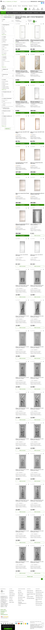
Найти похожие (37, 235)
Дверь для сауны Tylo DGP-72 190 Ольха (37, 132)
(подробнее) (11, 626)
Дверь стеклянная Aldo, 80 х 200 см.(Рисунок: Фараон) (36, 347)
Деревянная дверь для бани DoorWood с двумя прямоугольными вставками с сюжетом (36, 71)
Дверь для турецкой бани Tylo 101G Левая (36, 163)
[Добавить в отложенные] (28, 24)
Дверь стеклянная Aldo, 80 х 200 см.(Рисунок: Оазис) (36, 531)
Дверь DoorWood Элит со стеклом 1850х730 (35, 224)
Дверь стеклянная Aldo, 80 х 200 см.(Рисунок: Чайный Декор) (36, 501)
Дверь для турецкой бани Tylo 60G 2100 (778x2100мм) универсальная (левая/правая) (36, 102)
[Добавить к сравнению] (26, 24)
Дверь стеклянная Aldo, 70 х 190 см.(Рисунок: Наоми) (22, 316)
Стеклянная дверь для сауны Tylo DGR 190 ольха (22, 163)
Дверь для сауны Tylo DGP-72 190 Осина (22, 132)
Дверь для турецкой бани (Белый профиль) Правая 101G (22, 224)
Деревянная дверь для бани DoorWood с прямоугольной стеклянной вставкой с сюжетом (22, 102)
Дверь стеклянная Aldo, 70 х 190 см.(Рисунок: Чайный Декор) (22, 501)
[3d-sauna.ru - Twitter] (12, 623)
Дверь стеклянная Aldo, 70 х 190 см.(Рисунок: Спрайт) (22, 562)
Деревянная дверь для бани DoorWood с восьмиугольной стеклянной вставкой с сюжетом (22, 71)
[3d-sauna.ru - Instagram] (10, 623)
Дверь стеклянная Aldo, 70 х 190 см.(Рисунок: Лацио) (22, 378)
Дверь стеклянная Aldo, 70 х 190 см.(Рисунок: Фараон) (22, 347)
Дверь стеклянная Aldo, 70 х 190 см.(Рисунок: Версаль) (22, 439)
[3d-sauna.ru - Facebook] (3, 623)
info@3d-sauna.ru (4, 597)
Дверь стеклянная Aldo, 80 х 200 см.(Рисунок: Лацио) (36, 378)
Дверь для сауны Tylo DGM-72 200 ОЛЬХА (36, 255)
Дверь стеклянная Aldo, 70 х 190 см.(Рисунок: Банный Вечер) (22, 286)
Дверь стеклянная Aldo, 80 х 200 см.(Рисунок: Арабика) (36, 408)
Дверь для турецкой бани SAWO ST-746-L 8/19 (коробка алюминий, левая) (37, 40)
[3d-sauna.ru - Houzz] (8, 623)
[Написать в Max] (43, 3)
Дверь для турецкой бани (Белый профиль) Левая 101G (37, 194)
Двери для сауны (11, 15)
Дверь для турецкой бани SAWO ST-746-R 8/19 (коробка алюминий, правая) (22, 40)
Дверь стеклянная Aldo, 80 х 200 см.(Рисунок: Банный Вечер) (36, 286)
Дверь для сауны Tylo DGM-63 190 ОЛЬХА (22, 255)
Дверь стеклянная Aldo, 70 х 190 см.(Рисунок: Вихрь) (22, 470)
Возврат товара (3, 609)
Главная (2, 15)
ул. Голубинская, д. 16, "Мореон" (11, 1)
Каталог (5, 15)
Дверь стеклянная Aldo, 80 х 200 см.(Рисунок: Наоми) (36, 316)
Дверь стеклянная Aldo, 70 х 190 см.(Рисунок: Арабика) (22, 408)
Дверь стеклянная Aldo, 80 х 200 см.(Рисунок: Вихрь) (36, 470)
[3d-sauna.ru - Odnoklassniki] (5, 623)
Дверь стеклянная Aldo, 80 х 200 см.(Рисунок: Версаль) (36, 439)
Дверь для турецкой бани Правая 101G (22, 194)
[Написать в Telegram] (41, 3)
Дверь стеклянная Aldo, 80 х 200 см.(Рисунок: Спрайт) (36, 562)
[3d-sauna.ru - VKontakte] (1, 623)
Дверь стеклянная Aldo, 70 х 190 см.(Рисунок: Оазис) (22, 531)
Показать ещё (30, 576)
